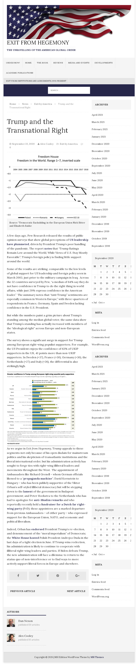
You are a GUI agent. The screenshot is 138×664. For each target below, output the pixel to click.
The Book (42, 62)
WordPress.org (100, 344)
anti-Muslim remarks (48, 500)
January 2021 (99, 136)
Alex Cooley (47, 144)
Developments (104, 62)
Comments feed (100, 337)
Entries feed (99, 330)
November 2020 (101, 151)
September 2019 (101, 245)
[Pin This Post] (57, 576)
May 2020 (97, 187)
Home (28, 62)
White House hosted (25, 537)
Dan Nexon (25, 621)
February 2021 (100, 129)
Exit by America (69, 144)
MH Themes (97, 657)
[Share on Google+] (77, 576)
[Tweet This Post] (38, 576)
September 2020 (101, 165)
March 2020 (98, 202)
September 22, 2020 (23, 144)
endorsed (37, 529)
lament (28, 491)
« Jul (94, 302)
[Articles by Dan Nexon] (11, 625)
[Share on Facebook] (18, 576)
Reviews (58, 62)
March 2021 (98, 122)
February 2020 (100, 209)
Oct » (102, 302)
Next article (76, 591)
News (25, 104)
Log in (95, 322)
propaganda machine (37, 478)
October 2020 (99, 158)
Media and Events (78, 62)
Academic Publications (19, 73)
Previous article (22, 591)
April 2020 (97, 194)
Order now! (13, 62)
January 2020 (99, 216)
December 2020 (100, 143)
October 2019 (99, 238)
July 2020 (97, 173)
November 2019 (100, 231)
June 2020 (97, 180)
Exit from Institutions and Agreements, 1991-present (36, 81)
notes (48, 248)
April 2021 (97, 114)
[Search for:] (69, 90)
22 (101, 288)
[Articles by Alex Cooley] (11, 640)
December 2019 (100, 223)
